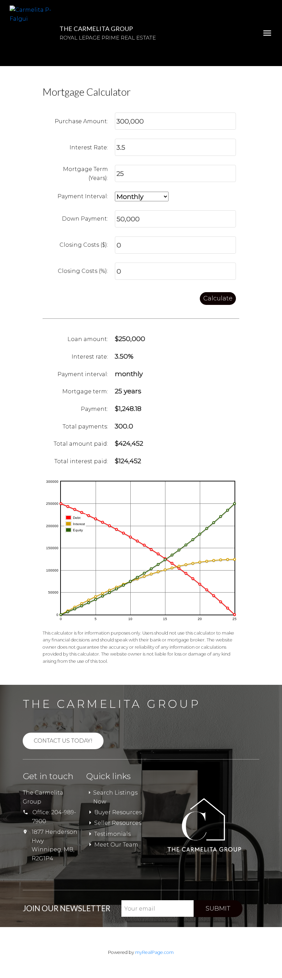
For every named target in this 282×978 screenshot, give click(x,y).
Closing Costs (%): (83, 271)
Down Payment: (85, 218)
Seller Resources (117, 823)
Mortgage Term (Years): (85, 173)
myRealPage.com (154, 952)
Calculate (217, 298)
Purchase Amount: (81, 121)
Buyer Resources (118, 812)
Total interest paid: (81, 461)
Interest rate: (90, 356)
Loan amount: (87, 339)
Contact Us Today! (63, 740)
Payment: (94, 409)
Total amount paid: (81, 443)
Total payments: (85, 426)
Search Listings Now (115, 797)
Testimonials (112, 834)
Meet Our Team (116, 844)
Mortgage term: (85, 391)
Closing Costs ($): (83, 245)
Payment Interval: (82, 196)
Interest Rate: (88, 147)
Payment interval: (82, 374)
